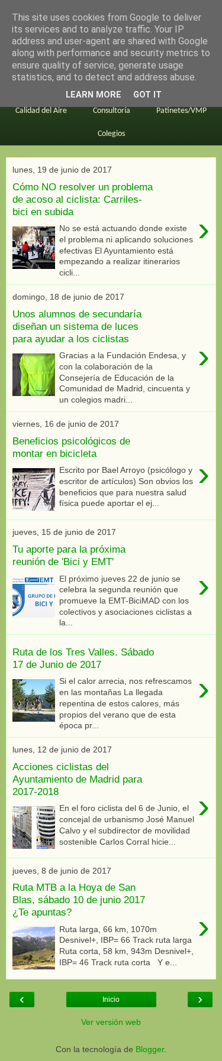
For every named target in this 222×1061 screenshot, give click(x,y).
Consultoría (111, 110)
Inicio (111, 999)
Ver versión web (111, 1022)
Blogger (150, 1049)
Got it (147, 95)
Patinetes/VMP (181, 110)
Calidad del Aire (41, 110)
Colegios (111, 133)
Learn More (93, 95)
